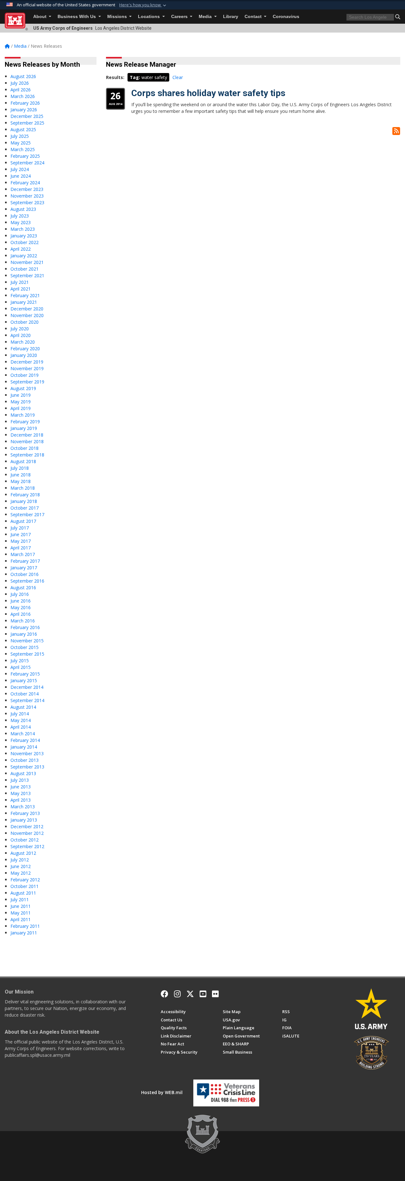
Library (230, 16)
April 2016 (20, 614)
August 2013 (23, 773)
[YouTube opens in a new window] (203, 994)
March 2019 (22, 415)
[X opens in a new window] (190, 994)
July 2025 (19, 136)
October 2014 (24, 694)
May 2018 (20, 481)
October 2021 (24, 269)
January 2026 (23, 110)
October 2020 (24, 322)
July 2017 (19, 528)
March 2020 (22, 342)
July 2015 (19, 661)
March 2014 (22, 734)
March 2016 (22, 621)
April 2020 (20, 335)
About (40, 16)
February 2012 (25, 880)
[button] (143, 5)
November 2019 (27, 368)
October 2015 (24, 647)
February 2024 (25, 183)
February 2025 (25, 156)
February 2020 (25, 349)
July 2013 (19, 780)
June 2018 (20, 475)
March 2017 (22, 554)
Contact (254, 16)
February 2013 (25, 813)
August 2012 (23, 853)
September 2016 (27, 581)
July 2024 (19, 169)
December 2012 (26, 826)
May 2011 (20, 913)
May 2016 (20, 607)
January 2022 (23, 256)
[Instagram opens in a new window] (177, 994)
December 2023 (26, 189)
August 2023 (23, 209)
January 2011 (23, 933)
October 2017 (24, 508)
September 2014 (27, 700)
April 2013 (20, 800)
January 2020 (23, 355)
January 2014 (23, 747)
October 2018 (24, 448)
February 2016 (25, 627)
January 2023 (23, 236)
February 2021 (25, 295)
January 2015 (23, 680)
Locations (149, 16)
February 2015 (25, 674)
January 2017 (23, 568)
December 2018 (26, 435)
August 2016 (23, 587)
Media (206, 16)
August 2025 (23, 129)
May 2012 (20, 873)
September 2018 (27, 455)
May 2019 (20, 402)
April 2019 (20, 408)
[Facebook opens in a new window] (164, 994)
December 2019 (26, 362)
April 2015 (20, 667)
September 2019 (27, 382)
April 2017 (20, 548)
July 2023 (19, 216)
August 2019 (23, 388)
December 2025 (26, 116)
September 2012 (27, 846)
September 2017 (27, 514)
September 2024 (27, 163)
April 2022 (20, 249)
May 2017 (20, 541)
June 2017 (20, 534)
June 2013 (20, 787)
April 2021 (20, 289)
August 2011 (23, 893)
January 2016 (23, 634)
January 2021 (23, 302)
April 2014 (20, 727)
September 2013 (27, 767)
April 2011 (20, 919)
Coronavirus (286, 16)
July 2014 (19, 714)
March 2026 (22, 96)
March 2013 (22, 807)
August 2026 (23, 76)
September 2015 (27, 654)
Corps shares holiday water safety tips (208, 93)
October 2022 (24, 242)
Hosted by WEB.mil (162, 1092)
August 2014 (23, 707)
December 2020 (26, 309)
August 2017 (23, 521)
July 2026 (19, 83)
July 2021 (19, 282)
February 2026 (25, 103)
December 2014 (26, 687)
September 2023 (27, 202)
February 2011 (25, 926)
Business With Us (77, 16)
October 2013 (24, 760)
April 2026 (20, 90)
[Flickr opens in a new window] (215, 994)
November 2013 (27, 753)
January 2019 (23, 428)
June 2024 (20, 176)
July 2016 (19, 594)
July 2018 (19, 468)
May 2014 (20, 720)
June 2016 (20, 601)
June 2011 (20, 906)
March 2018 (22, 488)
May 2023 (20, 222)
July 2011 (19, 899)
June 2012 (20, 866)
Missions (117, 16)
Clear (177, 77)
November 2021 (27, 262)
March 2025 (22, 149)
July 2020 (19, 329)
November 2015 (27, 641)
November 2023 (27, 196)
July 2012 (19, 860)
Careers (180, 16)
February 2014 (25, 740)
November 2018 (27, 441)
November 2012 (27, 833)
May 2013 (20, 793)
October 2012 (24, 840)
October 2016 (24, 574)
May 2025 (20, 143)
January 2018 (23, 501)
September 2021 (27, 275)
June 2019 (20, 395)
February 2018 (25, 495)
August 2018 (23, 461)
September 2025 (27, 123)
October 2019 (24, 375)
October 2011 (24, 886)
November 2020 (27, 315)
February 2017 (25, 561)
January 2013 (23, 820)
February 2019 (25, 422)
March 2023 (22, 229)
